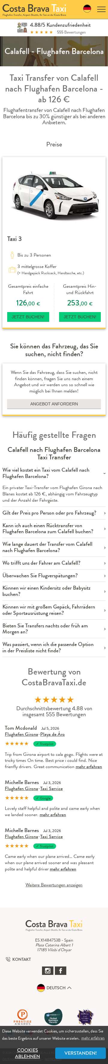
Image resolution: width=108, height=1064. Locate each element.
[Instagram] (47, 970)
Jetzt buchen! (28, 316)
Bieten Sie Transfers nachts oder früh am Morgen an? (45, 629)
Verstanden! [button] (80, 1053)
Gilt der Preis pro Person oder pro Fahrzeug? (49, 513)
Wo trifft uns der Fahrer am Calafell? (41, 563)
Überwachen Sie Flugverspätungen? (40, 576)
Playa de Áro (52, 734)
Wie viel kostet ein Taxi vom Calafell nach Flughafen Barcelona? (45, 473)
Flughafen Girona (21, 734)
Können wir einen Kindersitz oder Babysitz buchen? (46, 591)
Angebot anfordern (54, 403)
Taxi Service (51, 788)
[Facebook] (60, 970)
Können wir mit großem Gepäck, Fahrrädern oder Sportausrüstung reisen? (48, 610)
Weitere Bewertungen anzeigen (54, 884)
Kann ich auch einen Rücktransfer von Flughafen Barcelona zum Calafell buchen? (47, 528)
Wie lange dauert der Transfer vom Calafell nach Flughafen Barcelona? (47, 547)
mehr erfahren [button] (93, 1038)
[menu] (101, 9)
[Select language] (87, 9)
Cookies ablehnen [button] (27, 1053)
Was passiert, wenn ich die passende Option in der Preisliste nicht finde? (48, 647)
